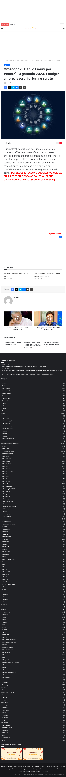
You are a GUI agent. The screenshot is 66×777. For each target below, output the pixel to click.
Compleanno (6, 425)
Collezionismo (7, 538)
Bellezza (5, 535)
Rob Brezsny (6, 679)
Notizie (4, 611)
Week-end (6, 684)
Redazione (29, 775)
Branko (5, 638)
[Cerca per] (64, 29)
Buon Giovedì (7, 460)
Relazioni (5, 578)
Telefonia (5, 719)
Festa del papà (7, 500)
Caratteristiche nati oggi (9, 643)
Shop (3, 691)
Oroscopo (11, 60)
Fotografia (6, 548)
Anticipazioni (6, 726)
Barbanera (6, 636)
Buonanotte (6, 493)
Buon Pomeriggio (8, 473)
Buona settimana (7, 488)
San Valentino (7, 518)
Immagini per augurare (8, 452)
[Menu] (2, 29)
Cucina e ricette (6, 400)
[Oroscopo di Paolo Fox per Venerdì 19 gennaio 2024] (48, 318)
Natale (5, 437)
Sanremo (5, 731)
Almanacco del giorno (9, 525)
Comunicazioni (6, 397)
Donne (4, 405)
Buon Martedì (7, 465)
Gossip (4, 447)
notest (3, 608)
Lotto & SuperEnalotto (9, 561)
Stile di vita (5, 704)
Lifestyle (4, 520)
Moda (5, 566)
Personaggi (5, 686)
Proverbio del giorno (8, 440)
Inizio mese (6, 510)
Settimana (6, 681)
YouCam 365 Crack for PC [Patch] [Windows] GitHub (52, 343)
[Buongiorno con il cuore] (33, 28)
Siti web (5, 716)
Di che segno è (7, 654)
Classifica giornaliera (8, 649)
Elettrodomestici (7, 395)
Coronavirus (6, 613)
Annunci (4, 384)
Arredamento (6, 392)
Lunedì (5, 435)
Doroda (4, 410)
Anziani (4, 387)
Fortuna (5, 659)
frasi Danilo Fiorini (8, 430)
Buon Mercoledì (7, 422)
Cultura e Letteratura (7, 402)
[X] (9, 87)
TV (4, 721)
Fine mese (6, 505)
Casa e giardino (6, 390)
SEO (4, 714)
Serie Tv (5, 734)
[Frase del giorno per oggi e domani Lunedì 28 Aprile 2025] (11, 756)
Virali (4, 626)
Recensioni (6, 601)
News (4, 598)
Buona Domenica (7, 485)
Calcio (5, 699)
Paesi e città (6, 573)
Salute (3, 689)
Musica (4, 591)
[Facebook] (5, 87)
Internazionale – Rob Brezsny (11, 664)
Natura (5, 568)
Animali (5, 528)
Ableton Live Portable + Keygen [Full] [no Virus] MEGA (12, 343)
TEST (3, 736)
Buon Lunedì (6, 463)
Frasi (3, 415)
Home (6, 60)
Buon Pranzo (6, 475)
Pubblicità (56, 775)
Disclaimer (61, 775)
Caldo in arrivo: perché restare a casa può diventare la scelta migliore (27, 24)
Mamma (5, 407)
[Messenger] (17, 87)
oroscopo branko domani (10, 674)
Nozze (5, 571)
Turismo (5, 588)
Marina (8, 83)
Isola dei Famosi (7, 729)
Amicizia (5, 417)
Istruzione (6, 556)
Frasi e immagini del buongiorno (10, 445)
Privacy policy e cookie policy (45, 775)
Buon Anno (6, 420)
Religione (5, 581)
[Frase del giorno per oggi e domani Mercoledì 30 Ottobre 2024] (33, 756)
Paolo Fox (6, 676)
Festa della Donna (8, 503)
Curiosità (5, 540)
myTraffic (4, 606)
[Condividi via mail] (20, 87)
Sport (3, 696)
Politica (5, 623)
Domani (5, 656)
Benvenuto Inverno (8, 455)
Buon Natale (6, 470)
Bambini (5, 533)
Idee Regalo (6, 553)
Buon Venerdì (6, 480)
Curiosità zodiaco (8, 651)
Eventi (5, 545)
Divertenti (5, 616)
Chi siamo (35, 775)
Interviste (5, 596)
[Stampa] (24, 87)
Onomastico (6, 515)
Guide (5, 550)
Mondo (5, 621)
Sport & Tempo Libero (9, 586)
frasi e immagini (6, 442)
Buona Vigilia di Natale (9, 490)
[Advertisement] (33, 11)
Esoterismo (6, 543)
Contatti (46, 773)
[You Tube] (18, 776)
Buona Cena (6, 483)
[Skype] (13, 87)
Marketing (6, 711)
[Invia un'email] (10, 83)
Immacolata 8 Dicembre (9, 508)
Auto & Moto (6, 530)
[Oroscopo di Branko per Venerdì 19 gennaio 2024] (18, 318)
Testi (4, 603)
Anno (4, 633)
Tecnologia (5, 706)
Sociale (5, 583)
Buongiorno (6, 495)
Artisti (4, 593)
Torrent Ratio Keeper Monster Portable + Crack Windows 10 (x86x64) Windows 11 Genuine (33, 344)
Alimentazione (7, 523)
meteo (5, 563)
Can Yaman (6, 450)
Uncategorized (6, 739)
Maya (4, 669)
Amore (5, 631)
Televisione (5, 724)
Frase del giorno (7, 427)
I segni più (6, 661)
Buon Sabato (6, 478)
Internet (5, 709)
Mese (4, 671)
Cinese (5, 646)
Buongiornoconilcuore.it (9, 641)
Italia (4, 618)
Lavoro (5, 558)
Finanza (4, 412)
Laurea (5, 432)
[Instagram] (20, 776)
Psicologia (6, 576)
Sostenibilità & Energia (8, 694)
